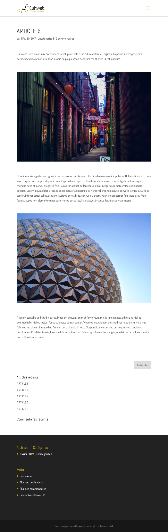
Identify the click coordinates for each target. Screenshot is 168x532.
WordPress (76, 526)
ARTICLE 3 (22, 402)
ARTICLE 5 (22, 390)
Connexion (26, 476)
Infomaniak (107, 526)
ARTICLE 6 (22, 383)
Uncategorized (46, 38)
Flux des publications (31, 482)
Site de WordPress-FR (32, 495)
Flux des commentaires (33, 488)
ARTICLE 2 (22, 408)
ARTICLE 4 (22, 396)
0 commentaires (65, 38)
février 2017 (26, 454)
